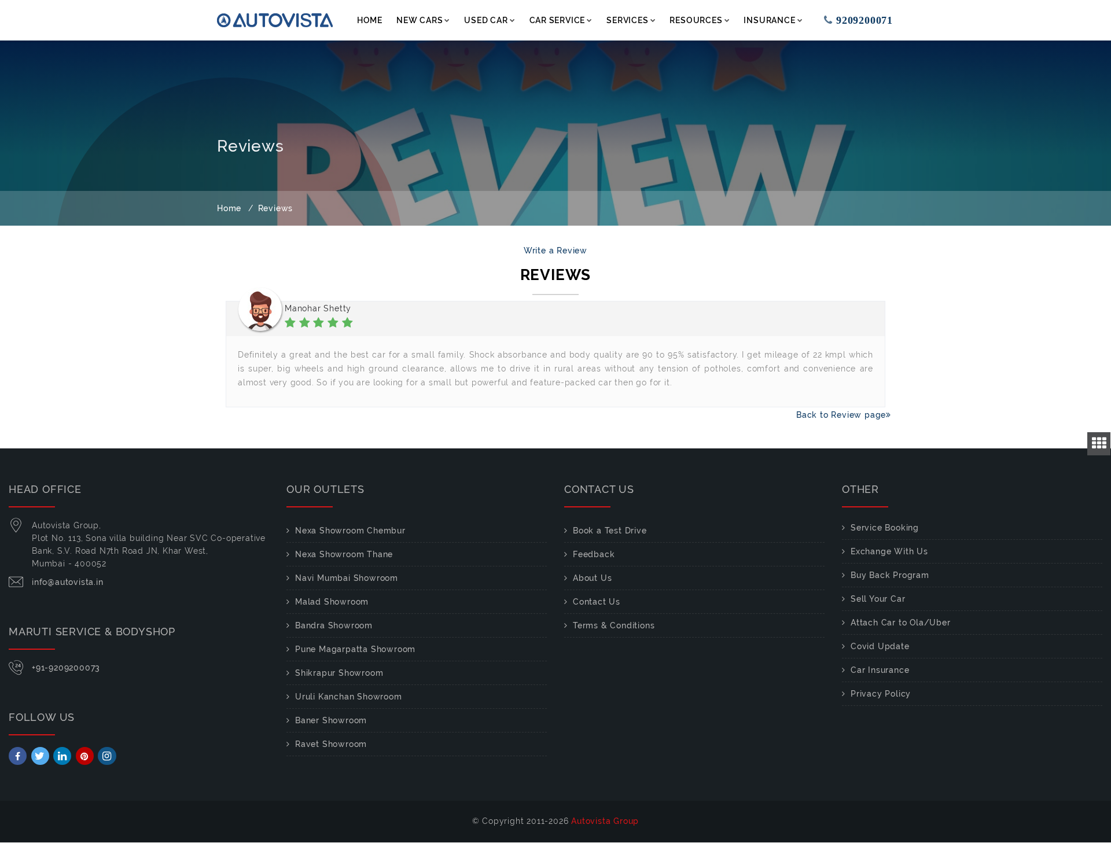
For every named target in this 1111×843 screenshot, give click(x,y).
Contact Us (596, 601)
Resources (695, 20)
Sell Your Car (878, 598)
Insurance (769, 20)
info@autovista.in (68, 582)
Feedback (594, 554)
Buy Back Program (890, 575)
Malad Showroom (332, 601)
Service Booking (885, 527)
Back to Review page (832, 414)
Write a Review (555, 250)
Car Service (557, 20)
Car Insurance (880, 670)
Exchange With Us (889, 551)
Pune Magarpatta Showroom (355, 649)
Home (369, 20)
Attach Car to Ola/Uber (901, 622)
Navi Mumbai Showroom (346, 578)
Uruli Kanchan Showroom (348, 696)
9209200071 (853, 20)
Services (627, 20)
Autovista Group (605, 821)
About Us (592, 578)
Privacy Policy (881, 693)
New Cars (419, 20)
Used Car (485, 20)
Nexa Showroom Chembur (350, 530)
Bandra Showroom (334, 625)
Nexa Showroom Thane (344, 554)
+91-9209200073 (66, 667)
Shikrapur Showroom (339, 673)
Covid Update (880, 646)
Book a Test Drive (610, 530)
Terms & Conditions (613, 625)
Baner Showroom (331, 720)
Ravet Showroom (331, 744)
